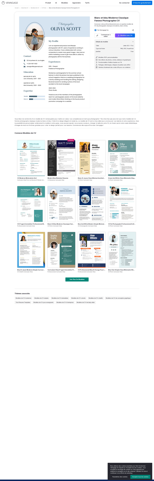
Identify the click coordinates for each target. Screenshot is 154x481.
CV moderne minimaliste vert (27, 178)
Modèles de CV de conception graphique (118, 298)
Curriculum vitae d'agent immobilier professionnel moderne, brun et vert (61, 270)
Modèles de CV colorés (78, 298)
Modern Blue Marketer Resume (58, 178)
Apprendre (76, 3)
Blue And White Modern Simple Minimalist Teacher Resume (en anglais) (92, 224)
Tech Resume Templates (23, 302)
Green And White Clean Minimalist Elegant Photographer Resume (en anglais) (122, 178)
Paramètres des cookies (119, 477)
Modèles (64, 3)
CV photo (44, 8)
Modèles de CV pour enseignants (43, 302)
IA (56, 3)
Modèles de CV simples (41, 298)
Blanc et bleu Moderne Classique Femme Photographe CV (61, 224)
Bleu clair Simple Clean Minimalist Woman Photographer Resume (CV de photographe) (122, 270)
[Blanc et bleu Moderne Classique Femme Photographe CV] (61, 204)
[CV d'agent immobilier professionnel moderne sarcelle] (31, 204)
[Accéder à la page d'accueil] (10, 2)
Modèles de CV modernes (23, 298)
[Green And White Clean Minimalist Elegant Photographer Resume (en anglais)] (122, 158)
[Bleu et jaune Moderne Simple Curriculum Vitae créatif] (31, 250)
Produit (48, 3)
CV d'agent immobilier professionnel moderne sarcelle (31, 224)
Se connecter (124, 3)
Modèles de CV (35, 8)
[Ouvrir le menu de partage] (133, 30)
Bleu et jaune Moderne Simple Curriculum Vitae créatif (31, 270)
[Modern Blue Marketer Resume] (61, 158)
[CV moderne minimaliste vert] (31, 158)
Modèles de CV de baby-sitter (86, 302)
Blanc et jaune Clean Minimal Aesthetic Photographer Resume (92, 178)
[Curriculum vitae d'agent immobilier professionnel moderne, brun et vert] (61, 250)
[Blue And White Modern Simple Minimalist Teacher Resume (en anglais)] (92, 204)
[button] (104, 35)
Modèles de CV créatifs (96, 298)
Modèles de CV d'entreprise (65, 302)
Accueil (17, 8)
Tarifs (87, 3)
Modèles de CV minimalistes (60, 298)
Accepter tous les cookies (140, 477)
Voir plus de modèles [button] (77, 279)
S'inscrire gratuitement (142, 3)
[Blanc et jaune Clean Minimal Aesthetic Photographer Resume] (92, 158)
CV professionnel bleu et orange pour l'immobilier (92, 270)
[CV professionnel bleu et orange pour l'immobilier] (92, 250)
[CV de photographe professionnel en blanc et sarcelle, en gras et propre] (122, 204)
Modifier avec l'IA (126, 35)
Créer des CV (24, 8)
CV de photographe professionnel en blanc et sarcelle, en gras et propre (122, 224)
